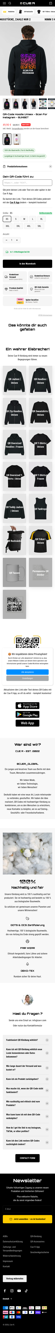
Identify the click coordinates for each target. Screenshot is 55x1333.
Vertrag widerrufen (14, 1278)
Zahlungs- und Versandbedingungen (12, 1249)
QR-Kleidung (36, 1236)
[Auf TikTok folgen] (26, 1291)
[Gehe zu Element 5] (43, 104)
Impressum (8, 1261)
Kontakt (6, 1266)
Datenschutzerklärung (13, 1241)
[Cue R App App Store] (27, 705)
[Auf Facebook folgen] (5, 1291)
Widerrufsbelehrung (12, 1256)
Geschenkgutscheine (39, 1252)
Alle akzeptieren (27, 672)
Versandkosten (18, 128)
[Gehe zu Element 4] (34, 104)
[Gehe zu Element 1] (7, 104)
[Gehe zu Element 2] (16, 104)
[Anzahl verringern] (6, 240)
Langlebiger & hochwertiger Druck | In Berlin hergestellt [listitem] (24, 156)
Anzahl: (6, 234)
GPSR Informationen (45, 315)
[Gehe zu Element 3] (25, 104)
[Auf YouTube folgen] (19, 1291)
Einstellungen (27, 678)
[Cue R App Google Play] (27, 714)
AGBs (5, 1236)
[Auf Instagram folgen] (12, 1291)
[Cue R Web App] (27, 723)
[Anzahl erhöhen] (16, 240)
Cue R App (35, 1247)
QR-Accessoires (37, 1241)
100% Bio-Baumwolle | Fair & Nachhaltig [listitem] (19, 150)
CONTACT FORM (27, 1158)
